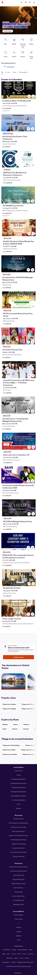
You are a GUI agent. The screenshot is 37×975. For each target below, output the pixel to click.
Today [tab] (14, 72)
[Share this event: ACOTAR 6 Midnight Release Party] (33, 514)
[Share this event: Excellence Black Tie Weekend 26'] (33, 96)
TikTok (18, 940)
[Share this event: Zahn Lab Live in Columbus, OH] (33, 447)
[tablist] (14, 72)
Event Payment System (18, 831)
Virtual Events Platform (18, 848)
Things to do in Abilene (9, 704)
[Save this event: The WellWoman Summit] (28, 201)
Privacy (27, 958)
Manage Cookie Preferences (25, 962)
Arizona (15, 724)
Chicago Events (18, 892)
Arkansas (15, 729)
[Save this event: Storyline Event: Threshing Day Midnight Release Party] (28, 411)
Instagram (18, 936)
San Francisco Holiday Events (18, 871)
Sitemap (18, 808)
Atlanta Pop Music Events (19, 883)
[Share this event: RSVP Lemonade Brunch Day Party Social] (33, 306)
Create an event (18, 657)
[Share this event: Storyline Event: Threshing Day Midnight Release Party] (32, 411)
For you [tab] (7, 72)
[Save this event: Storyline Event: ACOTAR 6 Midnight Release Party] (28, 270)
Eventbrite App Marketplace (18, 791)
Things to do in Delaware (28, 750)
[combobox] (17, 66)
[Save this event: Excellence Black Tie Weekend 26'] (29, 96)
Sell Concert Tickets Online (18, 827)
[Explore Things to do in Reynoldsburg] (21, 745)
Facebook (18, 927)
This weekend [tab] (23, 72)
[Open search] (21, 2)
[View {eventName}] (18, 90)
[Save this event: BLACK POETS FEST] (29, 583)
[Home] (2, 2)
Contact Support (18, 915)
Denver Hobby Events (19, 879)
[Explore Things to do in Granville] (18, 754)
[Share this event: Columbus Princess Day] (32, 342)
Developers (9, 958)
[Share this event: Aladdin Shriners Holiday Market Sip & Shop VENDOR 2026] (33, 233)
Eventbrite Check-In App (18, 787)
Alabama (5, 724)
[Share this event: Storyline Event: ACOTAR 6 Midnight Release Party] (32, 270)
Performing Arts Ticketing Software (18, 823)
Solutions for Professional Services (18, 835)
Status (16, 958)
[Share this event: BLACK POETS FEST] (33, 583)
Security (30, 954)
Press (19, 954)
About (30, 949)
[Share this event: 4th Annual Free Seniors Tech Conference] (32, 129)
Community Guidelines (18, 800)
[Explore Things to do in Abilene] (18, 704)
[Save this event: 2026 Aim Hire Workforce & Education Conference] (29, 165)
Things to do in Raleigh (9, 709)
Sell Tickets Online (18, 819)
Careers (13, 954)
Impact (24, 954)
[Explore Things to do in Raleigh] (18, 708)
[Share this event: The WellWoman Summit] (32, 201)
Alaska (4, 729)
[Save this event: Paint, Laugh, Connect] (28, 614)
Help (8, 954)
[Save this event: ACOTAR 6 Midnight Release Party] (29, 514)
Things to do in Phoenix (28, 704)
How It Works (6, 949)
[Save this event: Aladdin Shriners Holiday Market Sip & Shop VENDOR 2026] (29, 233)
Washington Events (18, 904)
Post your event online (18, 856)
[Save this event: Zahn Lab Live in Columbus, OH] (29, 447)
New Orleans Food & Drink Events (18, 867)
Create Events (18, 771)
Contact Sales (18, 919)
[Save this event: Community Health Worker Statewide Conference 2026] (28, 481)
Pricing (18, 775)
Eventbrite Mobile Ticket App (18, 783)
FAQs (18, 804)
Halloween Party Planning (18, 844)
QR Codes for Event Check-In (18, 852)
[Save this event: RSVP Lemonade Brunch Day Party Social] (29, 306)
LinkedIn (18, 931)
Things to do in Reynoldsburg (11, 745)
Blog (3, 954)
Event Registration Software (18, 796)
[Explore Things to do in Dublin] (17, 749)
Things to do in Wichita (28, 709)
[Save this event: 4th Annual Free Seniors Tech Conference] (28, 129)
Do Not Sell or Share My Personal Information (18, 966)
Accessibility (5, 962)
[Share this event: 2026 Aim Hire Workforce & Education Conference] (33, 165)
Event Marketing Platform (19, 779)
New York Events (18, 888)
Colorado (26, 729)
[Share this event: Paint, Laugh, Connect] (32, 614)
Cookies (13, 962)
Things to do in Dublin (8, 750)
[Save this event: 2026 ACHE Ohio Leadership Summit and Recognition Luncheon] (28, 547)
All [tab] (2, 72)
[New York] (13, 688)
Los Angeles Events (18, 900)
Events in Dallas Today (18, 896)
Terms (21, 958)
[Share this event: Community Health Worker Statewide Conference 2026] (32, 481)
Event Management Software (18, 839)
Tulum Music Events (18, 875)
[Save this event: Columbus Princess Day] (28, 342)
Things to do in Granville (9, 754)
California (26, 724)
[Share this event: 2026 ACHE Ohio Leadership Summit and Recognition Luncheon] (32, 547)
